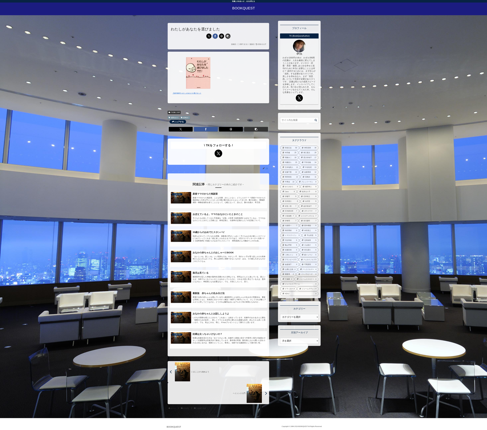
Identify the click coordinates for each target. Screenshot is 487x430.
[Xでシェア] (208, 36)
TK (300, 54)
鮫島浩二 (186, 118)
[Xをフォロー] (218, 153)
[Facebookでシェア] (215, 36)
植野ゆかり (175, 118)
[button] (227, 36)
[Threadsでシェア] (221, 36)
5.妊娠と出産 (175, 112)
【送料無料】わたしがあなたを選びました (186, 93)
